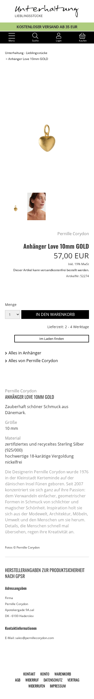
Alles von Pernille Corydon (33, 360)
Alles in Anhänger (25, 353)
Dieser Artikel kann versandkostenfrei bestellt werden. (51, 270)
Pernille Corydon (73, 233)
